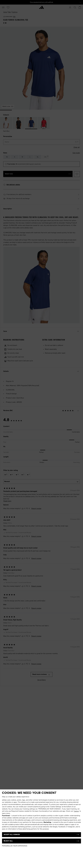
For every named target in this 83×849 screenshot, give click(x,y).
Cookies (76, 811)
